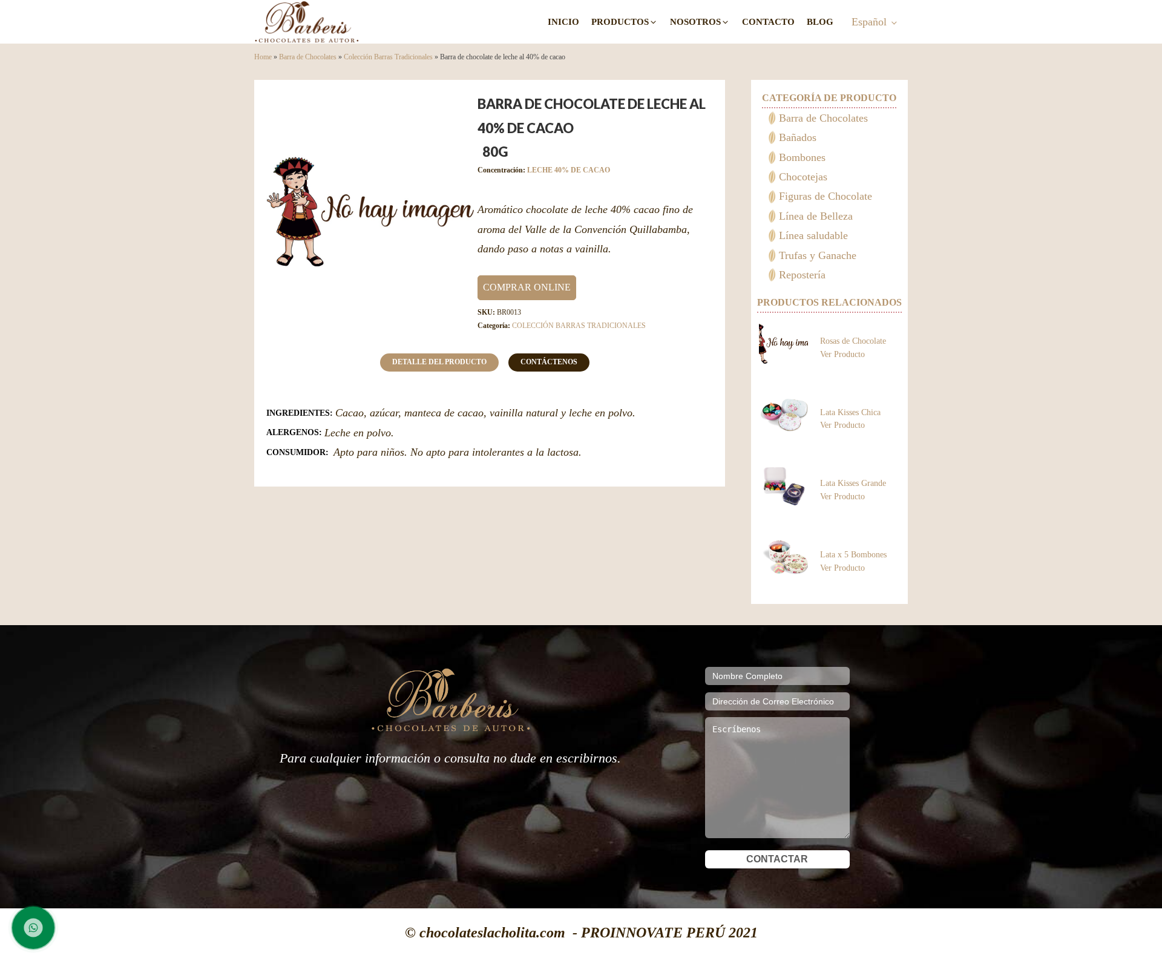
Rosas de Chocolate (853, 341)
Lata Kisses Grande (853, 483)
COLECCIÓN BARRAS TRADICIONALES (579, 325)
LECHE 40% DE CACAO (568, 170)
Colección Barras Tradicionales (388, 57)
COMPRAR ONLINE (527, 287)
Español (869, 22)
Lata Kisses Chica (850, 412)
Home (263, 57)
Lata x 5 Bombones (853, 554)
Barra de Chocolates (307, 57)
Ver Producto (842, 354)
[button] (624, 22)
